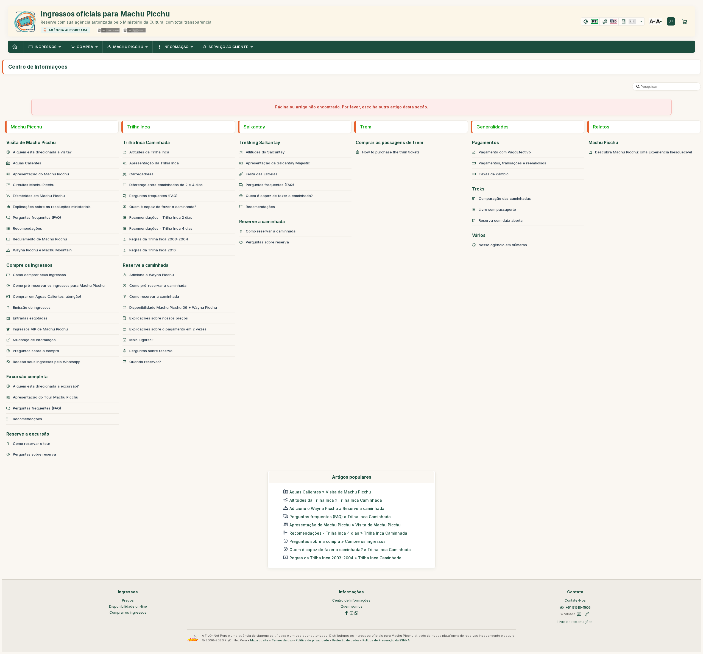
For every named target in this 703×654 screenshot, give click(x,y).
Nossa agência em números (503, 245)
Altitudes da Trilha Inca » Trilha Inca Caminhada (335, 500)
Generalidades (492, 127)
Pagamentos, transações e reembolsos (512, 163)
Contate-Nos (575, 600)
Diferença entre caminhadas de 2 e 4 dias (166, 185)
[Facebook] (346, 612)
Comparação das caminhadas (505, 198)
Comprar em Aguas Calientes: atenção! (47, 296)
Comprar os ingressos (128, 612)
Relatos (601, 127)
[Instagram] (351, 612)
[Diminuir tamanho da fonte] (658, 21)
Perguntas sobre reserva (34, 454)
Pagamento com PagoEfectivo (505, 152)
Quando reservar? (145, 362)
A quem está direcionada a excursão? (46, 386)
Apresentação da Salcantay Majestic (278, 163)
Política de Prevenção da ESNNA (386, 640)
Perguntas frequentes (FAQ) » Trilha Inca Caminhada (340, 516)
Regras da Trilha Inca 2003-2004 (158, 239)
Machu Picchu (26, 127)
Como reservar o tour (31, 443)
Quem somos (351, 606)
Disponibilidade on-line (128, 606)
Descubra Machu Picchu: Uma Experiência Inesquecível (643, 152)
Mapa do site (259, 640)
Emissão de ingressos (32, 307)
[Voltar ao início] (16, 47)
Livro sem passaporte (497, 209)
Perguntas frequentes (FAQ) (37, 217)
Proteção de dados (345, 640)
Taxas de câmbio (494, 174)
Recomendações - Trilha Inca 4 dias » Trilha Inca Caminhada (348, 533)
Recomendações (27, 228)
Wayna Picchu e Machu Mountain (42, 250)
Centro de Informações (351, 600)
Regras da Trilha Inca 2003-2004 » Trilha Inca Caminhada (345, 557)
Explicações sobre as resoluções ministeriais (52, 206)
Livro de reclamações (575, 622)
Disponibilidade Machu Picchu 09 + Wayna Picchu (173, 307)
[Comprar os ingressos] (684, 21)
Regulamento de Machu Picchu (40, 239)
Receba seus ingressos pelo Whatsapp (46, 362)
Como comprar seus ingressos (39, 275)
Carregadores (141, 174)
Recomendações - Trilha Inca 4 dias (161, 228)
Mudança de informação (34, 340)
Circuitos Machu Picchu (33, 185)
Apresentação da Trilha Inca (154, 163)
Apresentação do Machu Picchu (41, 174)
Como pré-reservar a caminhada (157, 285)
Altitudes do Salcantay (265, 152)
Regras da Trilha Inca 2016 (152, 250)
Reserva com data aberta (501, 220)
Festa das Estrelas (261, 174)
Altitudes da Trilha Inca (149, 152)
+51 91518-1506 (578, 607)
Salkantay (254, 127)
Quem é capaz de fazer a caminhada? (162, 206)
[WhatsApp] (356, 612)
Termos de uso (282, 640)
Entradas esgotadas (30, 318)
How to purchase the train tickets (391, 152)
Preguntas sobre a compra (36, 351)
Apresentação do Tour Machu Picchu (45, 397)
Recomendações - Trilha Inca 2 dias (160, 217)
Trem (365, 127)
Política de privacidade (312, 640)
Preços (128, 600)
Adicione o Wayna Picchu (151, 275)
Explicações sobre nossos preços (158, 318)
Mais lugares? (141, 340)
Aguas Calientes (27, 163)
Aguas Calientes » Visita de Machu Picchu (330, 492)
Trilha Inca (138, 127)
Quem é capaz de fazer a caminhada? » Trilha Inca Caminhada (350, 549)
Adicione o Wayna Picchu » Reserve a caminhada (336, 508)
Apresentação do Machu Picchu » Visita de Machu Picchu (345, 525)
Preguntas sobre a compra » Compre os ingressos (337, 541)
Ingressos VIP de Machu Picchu (40, 329)
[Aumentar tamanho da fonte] (652, 21)
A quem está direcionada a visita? (42, 152)
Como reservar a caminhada (154, 296)
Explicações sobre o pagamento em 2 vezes (168, 329)
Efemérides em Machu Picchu (39, 195)
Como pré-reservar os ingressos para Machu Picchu (59, 285)
